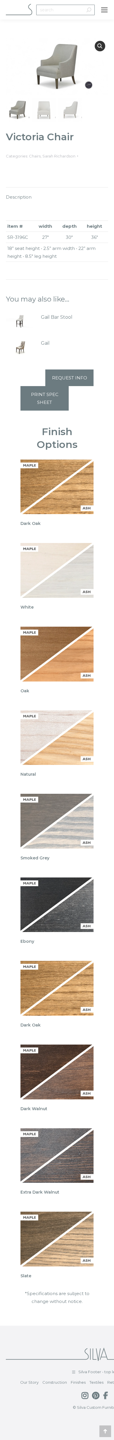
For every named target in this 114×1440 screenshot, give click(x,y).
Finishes (78, 1382)
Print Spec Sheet (44, 398)
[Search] (89, 10)
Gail (45, 343)
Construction (54, 1382)
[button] (100, 46)
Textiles (96, 1382)
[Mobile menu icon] (104, 10)
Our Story (29, 1382)
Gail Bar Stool (56, 317)
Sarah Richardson (58, 156)
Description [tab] (19, 197)
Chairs (35, 156)
